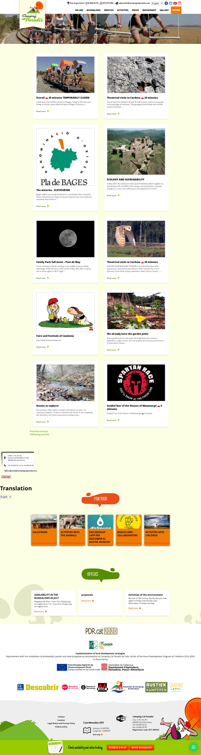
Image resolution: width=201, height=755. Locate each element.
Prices (135, 10)
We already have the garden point (127, 333)
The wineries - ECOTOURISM (53, 190)
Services (109, 10)
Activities (122, 10)
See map (96, 734)
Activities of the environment (145, 594)
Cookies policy (61, 726)
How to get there (76, 3)
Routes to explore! (47, 405)
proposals (87, 594)
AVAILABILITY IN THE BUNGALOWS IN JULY (46, 596)
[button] (193, 747)
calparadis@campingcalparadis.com (22, 471)
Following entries (39, 434)
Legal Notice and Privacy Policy (61, 723)
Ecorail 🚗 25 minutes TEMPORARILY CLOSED (62, 97)
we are (79, 10)
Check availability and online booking (85, 747)
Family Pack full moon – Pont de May (58, 262)
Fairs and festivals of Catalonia (55, 335)
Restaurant (149, 10)
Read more (41, 111)
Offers (176, 10)
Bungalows (93, 10)
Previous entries (39, 431)
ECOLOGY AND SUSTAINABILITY (125, 179)
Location (61, 720)
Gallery (164, 10)
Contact (61, 716)
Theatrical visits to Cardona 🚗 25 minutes (132, 97)
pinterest (179, 3)
